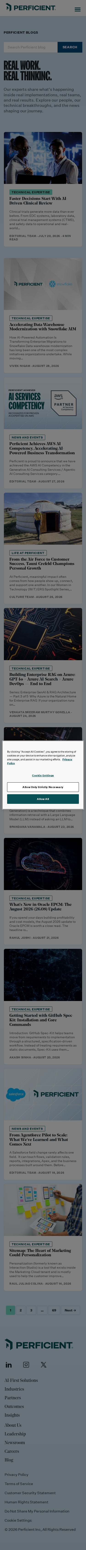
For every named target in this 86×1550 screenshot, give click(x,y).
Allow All (43, 799)
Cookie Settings (43, 775)
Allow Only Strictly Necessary (43, 787)
